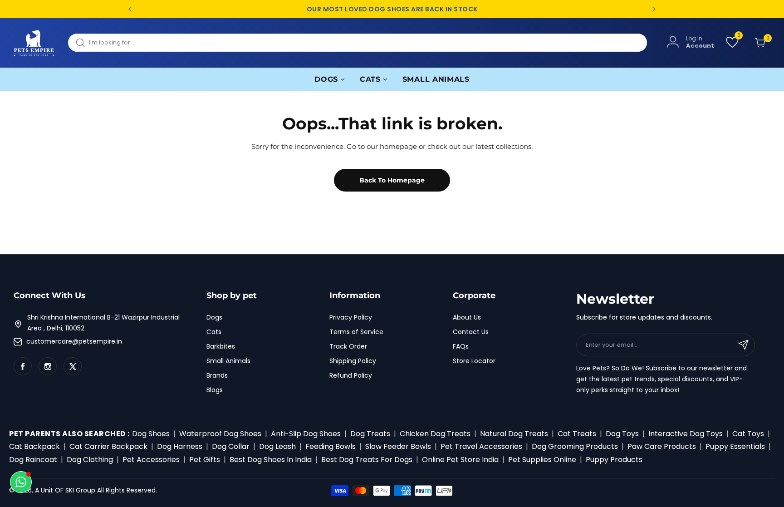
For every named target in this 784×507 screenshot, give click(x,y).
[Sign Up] (743, 345)
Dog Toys (622, 433)
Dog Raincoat (33, 459)
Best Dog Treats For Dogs (366, 459)
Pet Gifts (204, 459)
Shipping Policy (352, 360)
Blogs (214, 389)
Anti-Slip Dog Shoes (306, 433)
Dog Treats (370, 433)
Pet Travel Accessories (481, 446)
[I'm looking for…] (80, 43)
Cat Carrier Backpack (108, 446)
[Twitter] (73, 366)
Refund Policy (350, 375)
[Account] (673, 42)
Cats (213, 331)
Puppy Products (614, 459)
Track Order (348, 346)
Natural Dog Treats (514, 433)
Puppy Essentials (735, 446)
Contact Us (471, 331)
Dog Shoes (151, 433)
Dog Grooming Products (575, 446)
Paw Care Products (661, 446)
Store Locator (474, 360)
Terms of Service (356, 331)
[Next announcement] (654, 9)
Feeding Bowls (330, 446)
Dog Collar (231, 446)
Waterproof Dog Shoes (220, 433)
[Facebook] (23, 366)
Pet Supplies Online (542, 459)
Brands (217, 375)
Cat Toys (748, 433)
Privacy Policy (350, 317)
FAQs (461, 346)
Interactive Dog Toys (685, 433)
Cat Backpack (34, 446)
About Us (467, 317)
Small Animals (228, 360)
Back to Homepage (392, 180)
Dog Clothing (90, 459)
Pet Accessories (151, 459)
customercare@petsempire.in (74, 341)
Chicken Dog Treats (435, 433)
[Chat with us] (21, 482)
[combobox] (357, 43)
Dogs (214, 317)
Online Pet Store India (460, 459)
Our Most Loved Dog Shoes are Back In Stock (392, 9)
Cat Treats (577, 433)
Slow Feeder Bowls (398, 446)
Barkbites (220, 346)
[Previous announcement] (130, 9)
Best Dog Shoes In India (271, 459)
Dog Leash (277, 446)
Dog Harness (179, 446)
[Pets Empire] (34, 43)
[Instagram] (48, 366)
